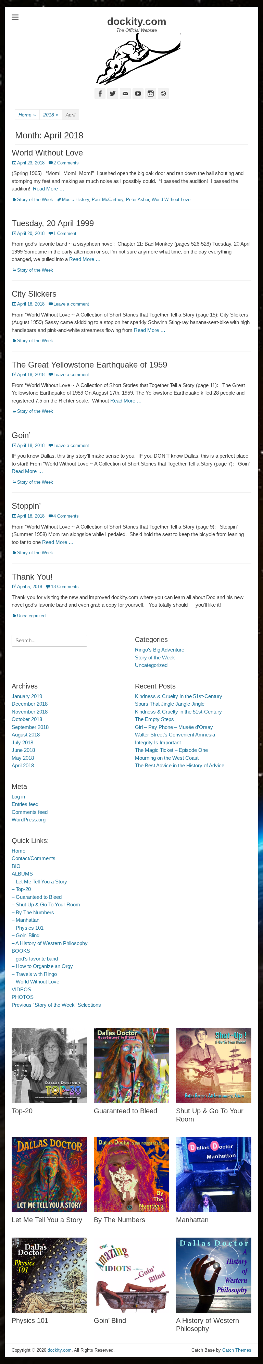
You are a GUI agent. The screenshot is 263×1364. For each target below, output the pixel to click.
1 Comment (64, 233)
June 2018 (23, 750)
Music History (75, 199)
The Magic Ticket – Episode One (171, 750)
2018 (51, 114)
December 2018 (30, 704)
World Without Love (47, 152)
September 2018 (30, 727)
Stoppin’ (26, 505)
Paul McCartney (107, 199)
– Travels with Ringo (34, 974)
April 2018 (23, 765)
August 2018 (26, 734)
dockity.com (136, 21)
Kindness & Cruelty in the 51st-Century (178, 712)
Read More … (48, 188)
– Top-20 (21, 889)
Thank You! (32, 576)
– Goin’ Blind (25, 935)
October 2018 (27, 719)
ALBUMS (22, 874)
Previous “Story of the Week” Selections (56, 1005)
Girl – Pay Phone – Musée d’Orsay (174, 727)
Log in (18, 796)
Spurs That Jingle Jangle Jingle (169, 704)
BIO (16, 866)
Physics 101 (30, 1320)
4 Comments (66, 516)
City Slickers (34, 293)
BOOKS (21, 951)
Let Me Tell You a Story (47, 1220)
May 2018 (23, 758)
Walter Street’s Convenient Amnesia (175, 734)
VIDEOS (21, 989)
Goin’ (21, 435)
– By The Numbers (33, 912)
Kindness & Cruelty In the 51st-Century (178, 696)
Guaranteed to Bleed (125, 1111)
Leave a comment (71, 304)
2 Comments (66, 162)
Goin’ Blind (110, 1320)
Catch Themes (236, 1350)
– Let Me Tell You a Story (39, 881)
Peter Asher (137, 199)
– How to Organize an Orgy (42, 966)
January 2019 (27, 696)
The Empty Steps (154, 719)
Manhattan (192, 1220)
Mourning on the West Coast (167, 758)
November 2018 (30, 712)
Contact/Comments (33, 858)
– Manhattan (25, 920)
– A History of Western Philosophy (50, 943)
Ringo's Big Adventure (159, 650)
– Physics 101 (27, 928)
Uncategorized (31, 615)
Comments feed (30, 812)
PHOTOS (23, 997)
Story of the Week (35, 199)
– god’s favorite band (35, 959)
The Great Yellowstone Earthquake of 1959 (89, 364)
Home (27, 114)
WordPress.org (29, 819)
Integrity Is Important (158, 742)
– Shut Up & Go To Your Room (46, 904)
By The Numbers (119, 1220)
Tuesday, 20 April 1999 (53, 223)
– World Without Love (35, 981)
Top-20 (22, 1111)
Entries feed (25, 804)
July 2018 (22, 742)
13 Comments (65, 586)
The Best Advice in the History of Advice (179, 765)
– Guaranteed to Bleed (37, 897)
